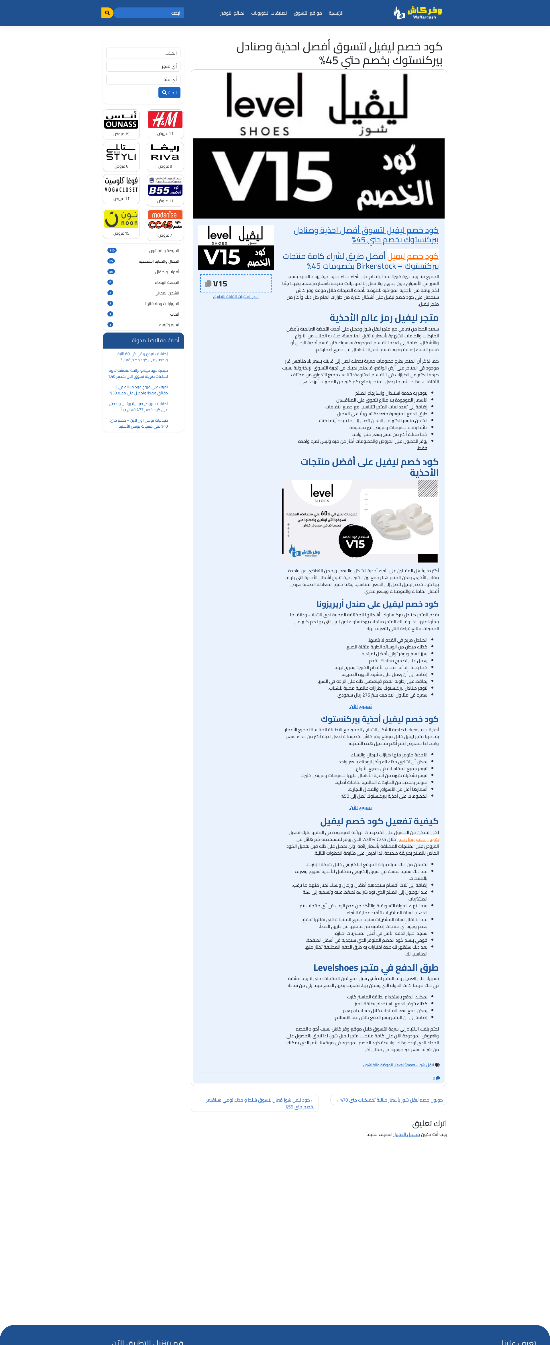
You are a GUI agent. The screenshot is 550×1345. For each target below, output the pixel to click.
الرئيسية (336, 13)
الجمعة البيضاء (144, 282)
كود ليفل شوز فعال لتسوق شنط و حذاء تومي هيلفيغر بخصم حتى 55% (260, 1103)
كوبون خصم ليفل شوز (418, 839)
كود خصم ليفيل (413, 256)
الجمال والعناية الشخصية (144, 261)
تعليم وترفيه (144, 325)
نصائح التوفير (232, 13)
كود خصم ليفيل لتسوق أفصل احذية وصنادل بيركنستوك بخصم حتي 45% (366, 235)
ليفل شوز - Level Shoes (414, 1065)
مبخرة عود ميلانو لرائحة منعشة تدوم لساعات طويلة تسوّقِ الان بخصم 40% (138, 373)
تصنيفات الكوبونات (269, 13)
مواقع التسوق (308, 13)
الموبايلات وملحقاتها (144, 303)
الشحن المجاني (144, 293)
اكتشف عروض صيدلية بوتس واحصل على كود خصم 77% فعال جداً (138, 406)
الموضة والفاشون (378, 1065)
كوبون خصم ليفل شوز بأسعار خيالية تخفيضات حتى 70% (391, 1100)
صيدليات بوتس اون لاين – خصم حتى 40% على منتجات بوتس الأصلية (139, 423)
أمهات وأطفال (144, 272)
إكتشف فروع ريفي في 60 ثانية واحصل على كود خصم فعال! (142, 356)
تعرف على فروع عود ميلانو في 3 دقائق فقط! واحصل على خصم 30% (139, 390)
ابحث (172, 92)
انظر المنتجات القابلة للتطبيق (236, 296)
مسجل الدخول (406, 1134)
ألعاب (144, 314)
